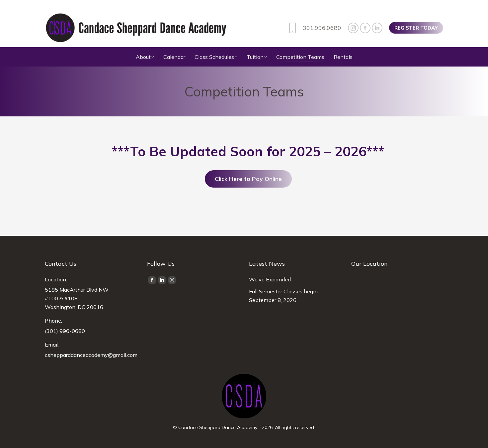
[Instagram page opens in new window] (353, 28)
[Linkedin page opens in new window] (377, 28)
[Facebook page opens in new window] (365, 28)
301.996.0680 (322, 28)
